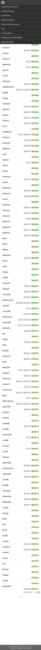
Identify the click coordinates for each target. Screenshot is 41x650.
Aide (3, 29)
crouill (5, 479)
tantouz (6, 205)
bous (5, 182)
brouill (5, 429)
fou (4, 524)
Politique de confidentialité (11, 38)
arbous (6, 216)
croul (5, 451)
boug (5, 98)
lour (4, 530)
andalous (7, 132)
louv (4, 126)
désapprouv (8, 87)
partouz (6, 193)
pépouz (6, 221)
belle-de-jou (7, 401)
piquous (6, 227)
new (4, 244)
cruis (5, 76)
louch (5, 580)
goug (5, 92)
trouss (5, 418)
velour (5, 541)
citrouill (6, 423)
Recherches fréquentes (10, 24)
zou (4, 154)
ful (3, 564)
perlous (6, 143)
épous (5, 160)
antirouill (6, 322)
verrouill (6, 311)
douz (5, 165)
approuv (6, 64)
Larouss (6, 294)
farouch (6, 283)
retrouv (6, 47)
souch (5, 552)
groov (5, 70)
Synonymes (5, 16)
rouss (5, 272)
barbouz (6, 188)
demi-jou (6, 378)
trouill (5, 440)
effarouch (7, 317)
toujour (6, 384)
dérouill (6, 328)
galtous (6, 233)
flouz (5, 261)
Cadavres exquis (7, 20)
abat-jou (6, 367)
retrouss (6, 491)
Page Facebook (7, 42)
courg (5, 507)
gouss (5, 569)
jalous (5, 115)
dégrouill (6, 502)
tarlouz (6, 137)
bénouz (6, 210)
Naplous (6, 255)
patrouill (6, 406)
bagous (6, 148)
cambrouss (7, 468)
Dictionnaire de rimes (9, 7)
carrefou (6, 547)
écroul (5, 446)
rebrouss (6, 496)
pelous (5, 109)
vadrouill (6, 474)
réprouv (6, 81)
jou (4, 334)
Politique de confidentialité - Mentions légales (20, 648)
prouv (5, 53)
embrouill (7, 435)
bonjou (5, 350)
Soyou (5, 120)
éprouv (6, 59)
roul (4, 266)
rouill (5, 277)
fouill (5, 536)
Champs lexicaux (8, 11)
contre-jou (7, 390)
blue (4, 238)
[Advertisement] (20, 619)
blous (5, 249)
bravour (6, 356)
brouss (6, 412)
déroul (5, 289)
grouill (5, 485)
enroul (5, 306)
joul (4, 362)
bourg (5, 513)
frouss (5, 457)
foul (4, 519)
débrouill (6, 463)
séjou (5, 339)
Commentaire (6, 33)
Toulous (6, 104)
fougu (5, 575)
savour (6, 373)
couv (5, 199)
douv (5, 171)
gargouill (6, 586)
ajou (4, 395)
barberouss (8, 300)
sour (4, 558)
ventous (6, 176)
